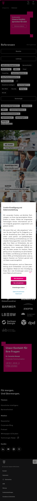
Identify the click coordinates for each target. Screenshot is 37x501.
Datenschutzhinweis (18, 291)
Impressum (18, 294)
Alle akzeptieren (18, 278)
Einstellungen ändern (18, 287)
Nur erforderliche (18, 283)
